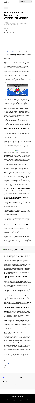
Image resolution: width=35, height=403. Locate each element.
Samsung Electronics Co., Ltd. (9, 51)
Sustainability (19, 362)
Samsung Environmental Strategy (12, 362)
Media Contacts (20, 396)
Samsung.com (14, 396)
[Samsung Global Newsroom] (33, 1)
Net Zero (5, 362)
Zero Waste (10, 363)
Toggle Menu (1, 2)
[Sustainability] (17, 150)
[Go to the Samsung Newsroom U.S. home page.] (5, 2)
